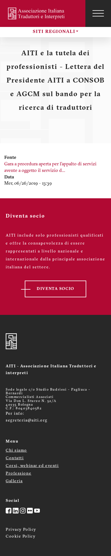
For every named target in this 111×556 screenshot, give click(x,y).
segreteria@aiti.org (27, 420)
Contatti (15, 458)
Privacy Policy (21, 530)
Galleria (14, 481)
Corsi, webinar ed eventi (32, 466)
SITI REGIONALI (54, 32)
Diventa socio (55, 289)
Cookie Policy (21, 536)
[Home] (37, 13)
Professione (18, 473)
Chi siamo (16, 450)
